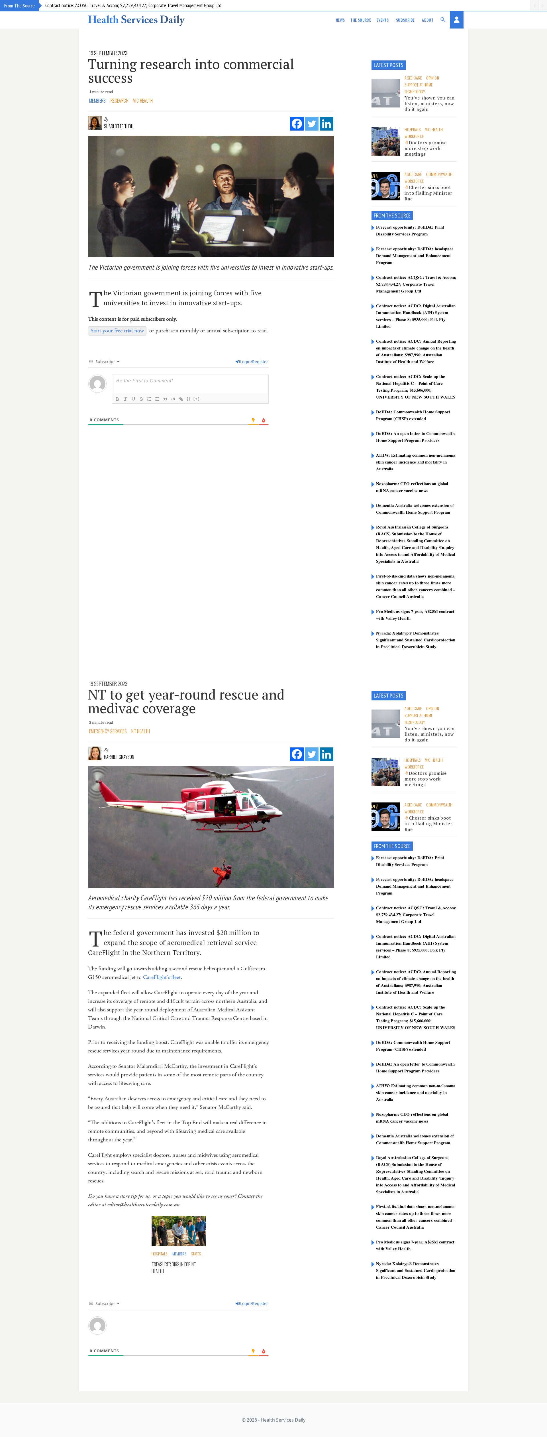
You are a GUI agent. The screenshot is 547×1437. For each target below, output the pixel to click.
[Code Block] (173, 399)
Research (119, 100)
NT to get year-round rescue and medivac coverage (186, 701)
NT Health (140, 731)
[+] (196, 399)
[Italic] (125, 399)
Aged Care (413, 78)
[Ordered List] (149, 399)
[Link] (181, 399)
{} (189, 399)
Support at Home (418, 85)
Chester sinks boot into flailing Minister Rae (428, 193)
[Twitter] (312, 124)
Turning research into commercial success (191, 71)
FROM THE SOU (388, 215)
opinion (432, 78)
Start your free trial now (117, 331)
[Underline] (133, 399)
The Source (360, 20)
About (427, 20)
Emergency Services (108, 731)
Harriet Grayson (119, 756)
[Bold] (117, 399)
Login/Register (254, 361)
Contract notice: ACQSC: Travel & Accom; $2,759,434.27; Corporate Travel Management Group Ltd (133, 5)
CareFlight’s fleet (162, 977)
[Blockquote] (165, 399)
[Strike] (141, 399)
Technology (415, 91)
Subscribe (405, 20)
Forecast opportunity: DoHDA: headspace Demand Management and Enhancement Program (415, 255)
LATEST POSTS (388, 65)
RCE (407, 215)
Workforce (414, 136)
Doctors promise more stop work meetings (426, 148)
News (340, 20)
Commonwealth (439, 174)
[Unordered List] (157, 399)
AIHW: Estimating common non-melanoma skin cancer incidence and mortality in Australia (415, 462)
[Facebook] (297, 124)
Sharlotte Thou (118, 126)
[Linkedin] (326, 124)
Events (383, 20)
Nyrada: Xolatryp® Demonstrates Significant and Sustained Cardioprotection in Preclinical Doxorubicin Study (415, 640)
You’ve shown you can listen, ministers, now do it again (430, 103)
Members (97, 100)
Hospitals (413, 129)
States (196, 1254)
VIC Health (143, 100)
